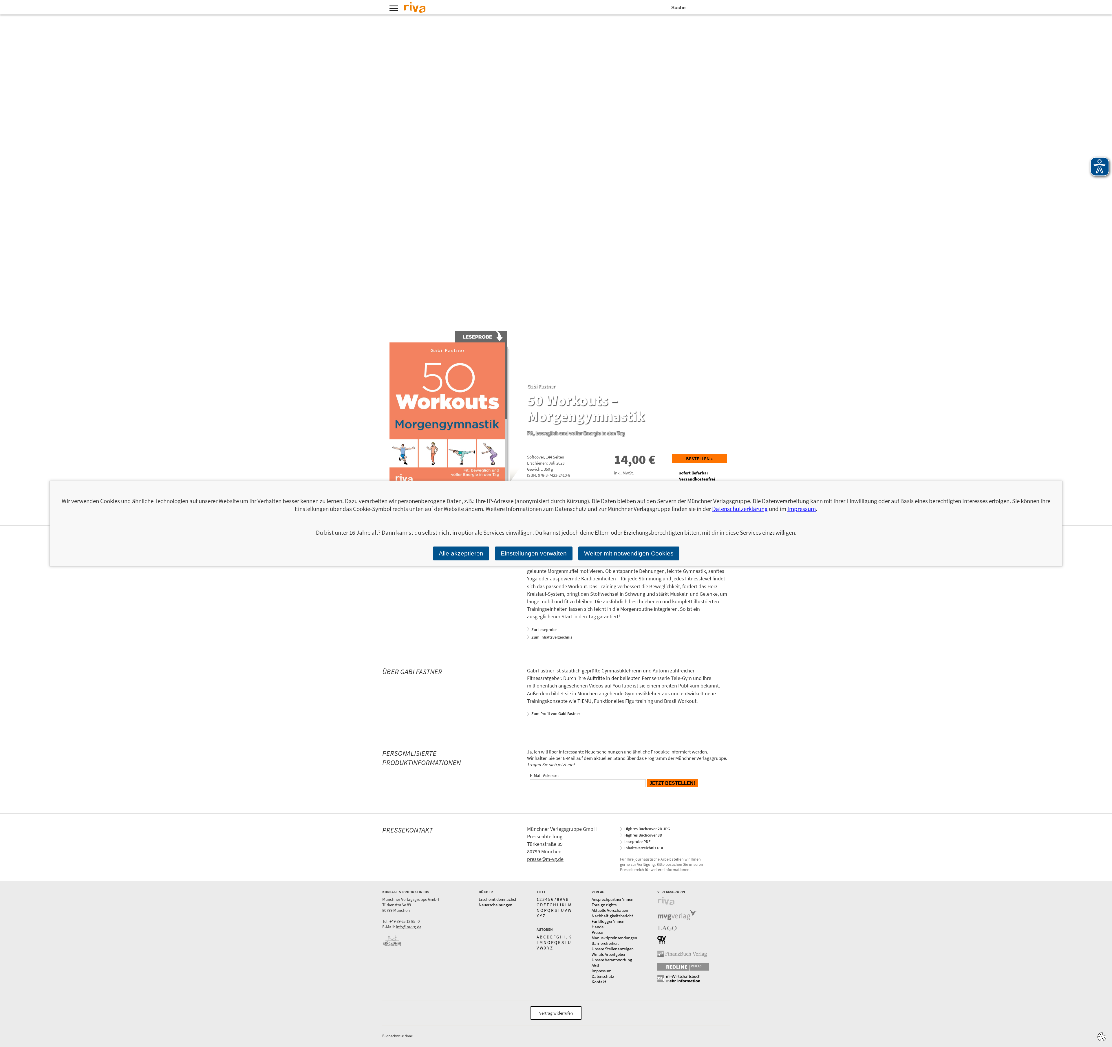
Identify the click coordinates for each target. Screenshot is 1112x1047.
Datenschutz (603, 976)
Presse (597, 932)
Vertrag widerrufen (556, 1013)
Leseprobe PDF (637, 841)
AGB (595, 965)
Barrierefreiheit (605, 943)
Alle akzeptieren (461, 553)
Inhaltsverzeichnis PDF (644, 847)
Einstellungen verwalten (534, 553)
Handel (598, 926)
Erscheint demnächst (497, 899)
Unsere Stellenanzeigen (613, 948)
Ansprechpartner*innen (612, 899)
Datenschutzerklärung (740, 509)
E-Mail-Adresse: (544, 775)
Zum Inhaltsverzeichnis (551, 637)
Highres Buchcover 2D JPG (647, 828)
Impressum (601, 970)
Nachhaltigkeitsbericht (612, 915)
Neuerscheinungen (495, 904)
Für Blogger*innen (608, 921)
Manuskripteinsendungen (614, 937)
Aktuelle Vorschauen (610, 910)
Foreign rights (604, 904)
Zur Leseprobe (544, 629)
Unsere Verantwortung (612, 959)
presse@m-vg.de (545, 859)
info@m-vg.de (408, 926)
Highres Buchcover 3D (643, 835)
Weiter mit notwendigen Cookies (629, 553)
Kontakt (599, 981)
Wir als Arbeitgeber (609, 954)
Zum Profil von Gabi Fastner (555, 713)
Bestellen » (699, 458)
